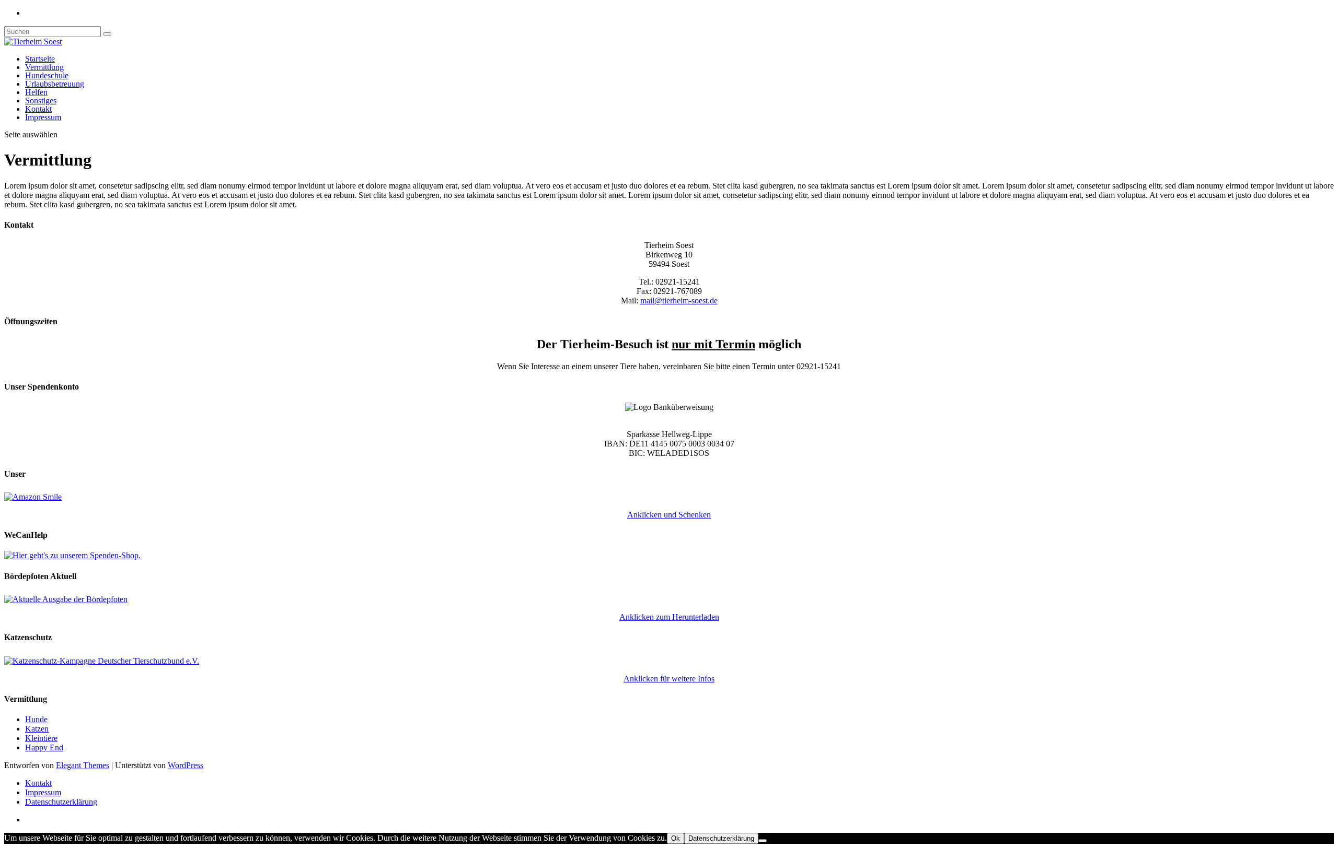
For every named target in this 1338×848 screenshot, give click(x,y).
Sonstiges (40, 100)
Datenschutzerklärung (61, 801)
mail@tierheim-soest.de (679, 300)
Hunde (36, 719)
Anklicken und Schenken (669, 514)
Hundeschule (46, 75)
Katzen (37, 728)
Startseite (40, 58)
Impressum (43, 117)
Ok (675, 838)
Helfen (36, 92)
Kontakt (38, 108)
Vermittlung (44, 67)
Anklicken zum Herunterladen (669, 617)
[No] (762, 840)
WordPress (185, 765)
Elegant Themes (82, 765)
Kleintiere (41, 738)
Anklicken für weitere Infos (669, 678)
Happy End (44, 747)
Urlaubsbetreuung (54, 83)
